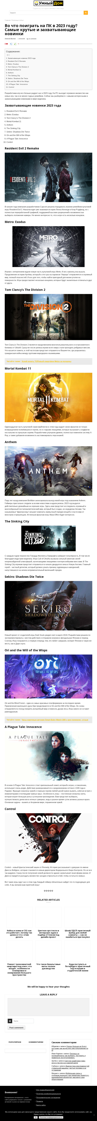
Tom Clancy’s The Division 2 (18, 67)
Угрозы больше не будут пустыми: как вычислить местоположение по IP (70, 1048)
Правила (39, 1101)
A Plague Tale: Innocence (18, 84)
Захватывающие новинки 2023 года (21, 58)
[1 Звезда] (45, 891)
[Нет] (94, 1115)
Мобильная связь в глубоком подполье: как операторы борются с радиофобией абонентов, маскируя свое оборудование (70, 1076)
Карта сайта (41, 1105)
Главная (7, 20)
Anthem (11, 73)
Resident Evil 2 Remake (17, 61)
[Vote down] (11, 44)
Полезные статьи (18, 20)
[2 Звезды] (47, 891)
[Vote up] (15, 44)
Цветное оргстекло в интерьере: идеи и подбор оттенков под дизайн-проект (48, 934)
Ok (36, 1117)
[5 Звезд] (52, 891)
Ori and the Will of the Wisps (18, 81)
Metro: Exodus (13, 64)
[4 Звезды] (50, 891)
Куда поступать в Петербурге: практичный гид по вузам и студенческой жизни (77, 967)
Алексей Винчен (10, 39)
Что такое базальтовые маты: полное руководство (48, 966)
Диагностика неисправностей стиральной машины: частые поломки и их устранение (70, 1068)
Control (11, 87)
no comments (32, 38)
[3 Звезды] (48, 891)
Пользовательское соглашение (48, 1097)
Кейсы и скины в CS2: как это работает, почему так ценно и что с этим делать (19, 934)
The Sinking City (14, 75)
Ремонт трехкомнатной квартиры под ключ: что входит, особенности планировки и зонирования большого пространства (19, 969)
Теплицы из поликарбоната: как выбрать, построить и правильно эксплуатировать (69, 1056)
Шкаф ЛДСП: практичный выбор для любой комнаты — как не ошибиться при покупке (77, 934)
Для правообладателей (45, 1090)
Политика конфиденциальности (48, 1094)
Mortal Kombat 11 (14, 70)
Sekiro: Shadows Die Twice (18, 78)
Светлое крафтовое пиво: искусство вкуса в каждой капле (68, 1062)
